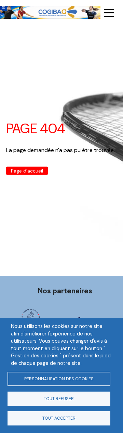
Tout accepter (59, 418)
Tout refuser (59, 399)
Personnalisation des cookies (59, 379)
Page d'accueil (27, 171)
